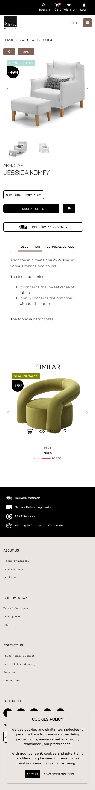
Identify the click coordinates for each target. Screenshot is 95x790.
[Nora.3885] (47, 405)
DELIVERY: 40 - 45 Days (49, 227)
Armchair (29, 40)
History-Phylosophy (16, 560)
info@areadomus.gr (24, 664)
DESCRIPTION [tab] (30, 246)
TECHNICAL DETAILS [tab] (59, 246)
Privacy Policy (12, 616)
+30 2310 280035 (24, 655)
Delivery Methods (27, 497)
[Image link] (16, 149)
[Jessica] (42, 148)
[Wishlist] (67, 208)
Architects (10, 577)
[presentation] (10, 411)
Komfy (25, 51)
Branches (9, 672)
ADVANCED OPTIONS (59, 774)
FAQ (5, 624)
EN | (72, 23)
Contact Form (11, 680)
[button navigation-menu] (87, 22)
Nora (47, 453)
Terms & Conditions (15, 608)
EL (77, 23)
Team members (13, 569)
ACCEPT (32, 774)
